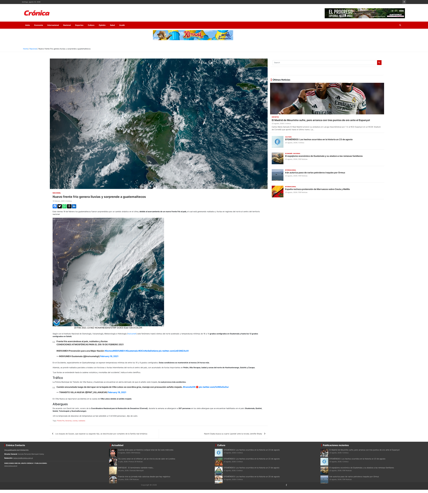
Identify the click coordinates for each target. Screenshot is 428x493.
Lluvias (75, 421)
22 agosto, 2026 (291, 159)
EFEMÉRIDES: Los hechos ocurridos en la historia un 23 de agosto (319, 139)
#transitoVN (189, 387)
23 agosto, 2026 (278, 123)
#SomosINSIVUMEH (115, 351)
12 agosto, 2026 (124, 453)
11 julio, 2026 (123, 462)
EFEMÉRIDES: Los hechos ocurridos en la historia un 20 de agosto (252, 476)
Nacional (67, 25)
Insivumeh (132, 334)
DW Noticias (302, 159)
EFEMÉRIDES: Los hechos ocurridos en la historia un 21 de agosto (251, 468)
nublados (81, 421)
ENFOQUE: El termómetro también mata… (136, 468)
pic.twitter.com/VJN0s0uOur (214, 387)
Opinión (102, 25)
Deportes (79, 25)
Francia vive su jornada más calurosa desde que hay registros (144, 476)
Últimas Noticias (281, 79)
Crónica (69, 201)
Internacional (53, 25)
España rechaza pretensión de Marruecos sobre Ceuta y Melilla (317, 189)
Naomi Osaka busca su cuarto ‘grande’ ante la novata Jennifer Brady (233, 434)
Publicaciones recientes (336, 445)
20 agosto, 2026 (230, 479)
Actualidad (117, 445)
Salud (112, 25)
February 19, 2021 (109, 356)
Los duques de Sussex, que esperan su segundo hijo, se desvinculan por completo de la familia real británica (101, 434)
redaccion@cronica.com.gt (23, 458)
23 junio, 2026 (123, 479)
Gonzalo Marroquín (137, 470)
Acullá (122, 25)
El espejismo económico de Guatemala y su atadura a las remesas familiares (324, 156)
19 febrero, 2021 (59, 201)
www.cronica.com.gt (10, 466)
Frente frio (61, 421)
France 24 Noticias (136, 462)
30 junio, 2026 (123, 470)
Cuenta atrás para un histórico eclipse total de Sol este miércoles (145, 450)
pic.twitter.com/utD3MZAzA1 (174, 351)
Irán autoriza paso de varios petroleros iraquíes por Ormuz (315, 172)
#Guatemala (131, 351)
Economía (38, 25)
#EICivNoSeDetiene (148, 351)
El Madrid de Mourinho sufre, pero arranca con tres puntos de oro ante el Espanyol (321, 120)
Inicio (27, 25)
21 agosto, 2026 (230, 470)
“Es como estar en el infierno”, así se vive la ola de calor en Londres (146, 459)
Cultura (91, 25)
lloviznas (68, 421)
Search (379, 62)
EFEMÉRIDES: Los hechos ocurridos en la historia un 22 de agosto (252, 459)
